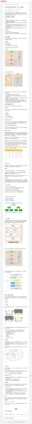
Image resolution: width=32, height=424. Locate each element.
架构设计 (10, 4)
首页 (7, 4)
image (5, 68)
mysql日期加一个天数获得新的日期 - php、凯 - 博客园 (10, 414)
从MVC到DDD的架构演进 (14, 4)
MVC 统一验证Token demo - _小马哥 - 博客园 (21, 414)
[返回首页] (4, 1)
